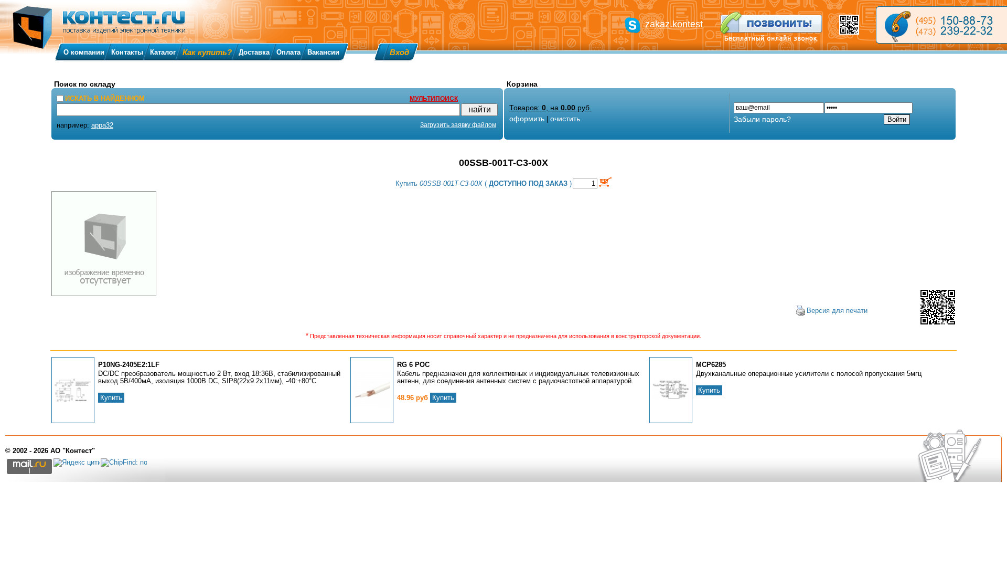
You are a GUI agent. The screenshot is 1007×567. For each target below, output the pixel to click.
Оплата (288, 52)
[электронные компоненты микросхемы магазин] (941, 25)
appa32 (102, 125)
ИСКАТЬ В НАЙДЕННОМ (105, 98)
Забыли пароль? (762, 119)
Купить (111, 398)
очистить (565, 118)
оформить (526, 118)
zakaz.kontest (674, 24)
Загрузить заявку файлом (458, 125)
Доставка (254, 52)
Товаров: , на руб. (550, 107)
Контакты (127, 52)
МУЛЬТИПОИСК (434, 98)
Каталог (163, 52)
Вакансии (323, 52)
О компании (83, 52)
